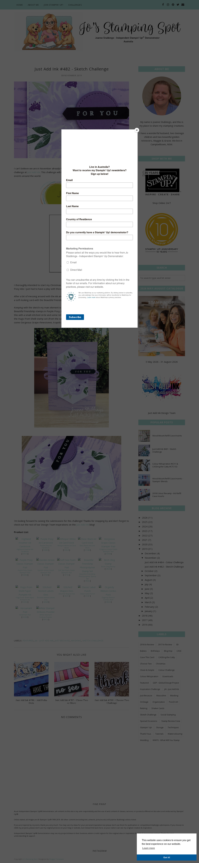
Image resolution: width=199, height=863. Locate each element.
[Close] (136, 130)
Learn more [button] (148, 848)
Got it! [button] (166, 857)
